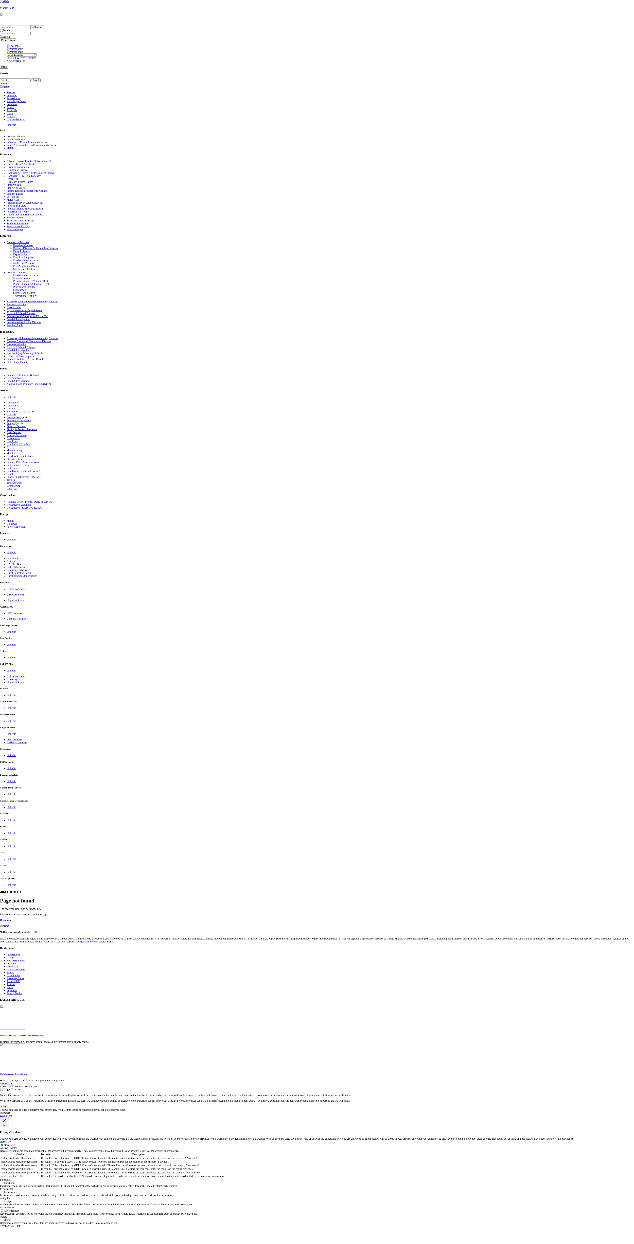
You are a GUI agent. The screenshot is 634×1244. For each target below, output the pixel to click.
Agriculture (12, 402)
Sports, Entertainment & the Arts (23, 477)
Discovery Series (15, 594)
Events (10, 107)
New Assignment (16, 60)
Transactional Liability (18, 226)
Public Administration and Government (27, 145)
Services (11, 92)
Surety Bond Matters (17, 223)
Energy (10, 423)
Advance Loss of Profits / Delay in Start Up (29, 161)
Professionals (13, 98)
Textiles (11, 479)
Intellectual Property (23, 263)
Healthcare (12, 441)
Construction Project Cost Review (24, 507)
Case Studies (13, 558)
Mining (10, 520)
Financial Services (16, 426)
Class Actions (14, 307)
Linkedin (11, 124)
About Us (12, 110)
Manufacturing (14, 450)
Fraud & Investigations (18, 319)
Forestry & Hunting (17, 435)
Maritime (11, 453)
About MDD (13, 981)
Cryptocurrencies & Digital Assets (24, 310)
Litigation (12, 139)
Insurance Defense (16, 272)
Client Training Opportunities (22, 575)
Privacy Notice (14, 993)
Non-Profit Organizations (20, 456)
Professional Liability (18, 211)
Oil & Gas (12, 523)
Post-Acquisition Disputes (26, 266)
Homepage (5, 920)
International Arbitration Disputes (24, 322)
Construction (13, 417)
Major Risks (13, 199)
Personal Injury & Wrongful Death (25, 202)
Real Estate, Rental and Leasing (23, 471)
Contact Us (12, 966)
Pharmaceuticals (15, 459)
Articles (11, 561)
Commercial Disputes (18, 242)
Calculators (12, 570)
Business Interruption (18, 167)
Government (13, 438)
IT (8, 447)
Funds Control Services (25, 260)
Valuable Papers (15, 229)
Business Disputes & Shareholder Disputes (35, 248)
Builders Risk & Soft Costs (21, 164)
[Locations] (13, 45)
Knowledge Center (16, 101)
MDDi (10, 148)
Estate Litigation (21, 251)
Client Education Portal (19, 573)
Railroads (12, 468)
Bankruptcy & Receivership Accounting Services (32, 301)
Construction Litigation (19, 504)
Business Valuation (16, 304)
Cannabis (11, 414)
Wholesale (12, 488)
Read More (6, 1115)
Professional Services (18, 465)
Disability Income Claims (20, 181)
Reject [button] (6, 1112)
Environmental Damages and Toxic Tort (27, 316)
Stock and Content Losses (20, 220)
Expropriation (20, 254)
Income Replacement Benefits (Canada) (27, 190)
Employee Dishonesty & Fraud (23, 375)
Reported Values (15, 217)
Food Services (14, 432)
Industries (12, 95)
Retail (10, 474)
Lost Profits (13, 196)
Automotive (13, 405)
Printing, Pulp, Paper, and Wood (23, 462)
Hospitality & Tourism (18, 444)
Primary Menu (8, 40)
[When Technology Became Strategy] (12, 1067)
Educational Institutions (19, 420)
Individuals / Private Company (22, 142)
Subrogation (19, 289)
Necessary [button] (5, 1141)
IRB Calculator (14, 613)
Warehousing (13, 485)
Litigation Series (15, 600)
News (10, 113)
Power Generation (16, 526)
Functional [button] (5, 1179)
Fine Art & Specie (16, 187)
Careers (11, 116)
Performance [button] (6, 1188)
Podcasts (11, 567)
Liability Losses (15, 193)
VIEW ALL (6, 1083)
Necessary (9, 1145)
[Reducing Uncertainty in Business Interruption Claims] (12, 1028)
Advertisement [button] (7, 1207)
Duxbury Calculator (17, 618)
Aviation (11, 408)
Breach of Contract (23, 245)
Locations (12, 104)
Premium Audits (15, 325)
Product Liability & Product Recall (25, 208)
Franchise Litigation (23, 257)
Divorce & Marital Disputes (21, 313)
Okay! (4, 1106)
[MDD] (4, 925)
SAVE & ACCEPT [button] (10, 1226)
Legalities (12, 990)
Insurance (12, 136)
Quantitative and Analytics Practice (25, 214)
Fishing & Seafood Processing (22, 429)
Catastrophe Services (17, 170)
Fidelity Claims (14, 184)
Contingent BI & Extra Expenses (24, 175)
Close (4, 83)
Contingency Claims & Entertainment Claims (30, 173)
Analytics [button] (5, 1198)
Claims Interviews (16, 589)
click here (90, 941)
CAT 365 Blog (14, 564)
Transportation (14, 482)
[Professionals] (15, 48)
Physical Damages (16, 205)
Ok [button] (1, 1112)
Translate (31, 58)
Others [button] (3, 1216)
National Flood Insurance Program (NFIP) (29, 384)
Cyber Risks (13, 178)
